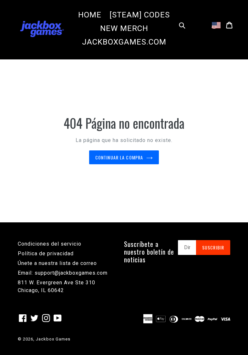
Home (89, 14)
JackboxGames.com (124, 41)
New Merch (124, 28)
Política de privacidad (46, 253)
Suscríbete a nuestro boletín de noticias (149, 251)
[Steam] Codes (139, 14)
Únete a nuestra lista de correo (57, 263)
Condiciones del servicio (49, 244)
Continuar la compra (119, 157)
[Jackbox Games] (42, 28)
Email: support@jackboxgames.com (63, 273)
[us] (216, 25)
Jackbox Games (53, 339)
